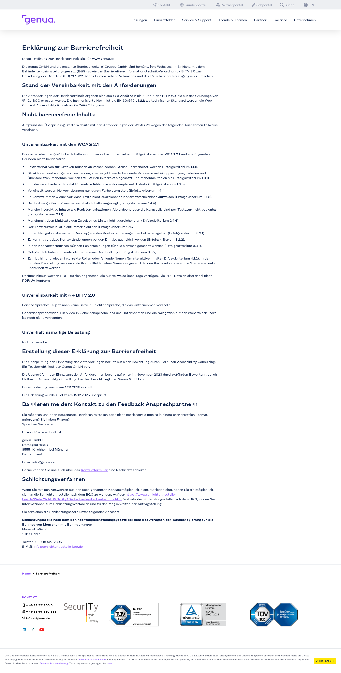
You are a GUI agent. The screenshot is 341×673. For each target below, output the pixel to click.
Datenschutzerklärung (54, 663)
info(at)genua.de (38, 618)
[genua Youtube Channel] (41, 631)
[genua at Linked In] (25, 631)
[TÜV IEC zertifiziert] (284, 614)
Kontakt (163, 5)
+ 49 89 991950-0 (39, 605)
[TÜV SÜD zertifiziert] (143, 614)
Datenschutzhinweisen (92, 659)
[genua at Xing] (32, 631)
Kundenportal (195, 5)
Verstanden (325, 661)
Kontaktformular (94, 470)
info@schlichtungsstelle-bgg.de (58, 546)
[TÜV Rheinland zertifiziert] (214, 614)
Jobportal (264, 5)
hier (109, 663)
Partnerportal (232, 5)
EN (311, 5)
